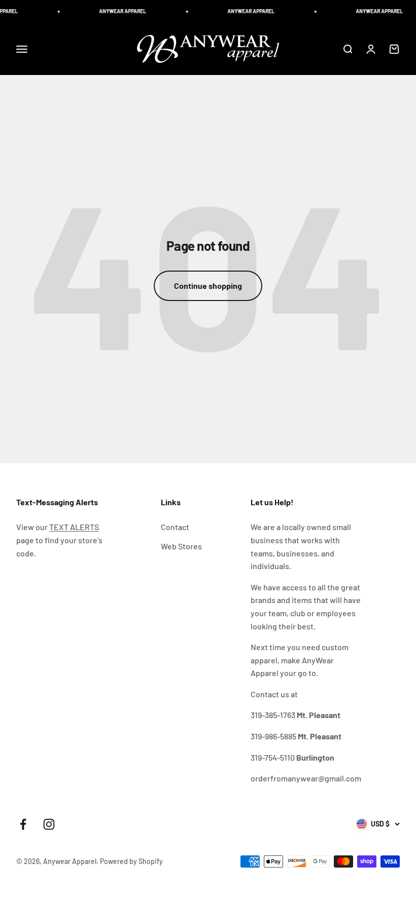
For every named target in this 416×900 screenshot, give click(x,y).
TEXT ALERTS (74, 527)
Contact (175, 527)
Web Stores (181, 546)
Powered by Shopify (131, 861)
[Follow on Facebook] (23, 824)
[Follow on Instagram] (49, 824)
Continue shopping (208, 285)
